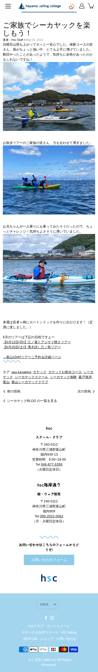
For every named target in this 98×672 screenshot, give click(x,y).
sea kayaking (21, 372)
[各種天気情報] (72, 6)
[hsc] (39, 6)
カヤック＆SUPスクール (40, 632)
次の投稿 (84, 391)
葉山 (6, 382)
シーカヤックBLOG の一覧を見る (32, 401)
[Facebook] (46, 618)
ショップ (47, 639)
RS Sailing (69, 632)
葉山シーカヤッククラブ (29, 382)
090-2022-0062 (51, 516)
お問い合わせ (66, 639)
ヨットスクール (58, 626)
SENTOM (30, 639)
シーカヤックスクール (31, 377)
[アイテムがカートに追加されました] (91, 6)
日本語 (44, 604)
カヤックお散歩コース (65, 372)
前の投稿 (13, 391)
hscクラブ (36, 626)
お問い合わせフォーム (49, 560)
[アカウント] (82, 6)
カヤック (39, 372)
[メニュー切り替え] (8, 6)
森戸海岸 (85, 377)
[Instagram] (52, 618)
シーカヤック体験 (63, 377)
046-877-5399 (51, 464)
